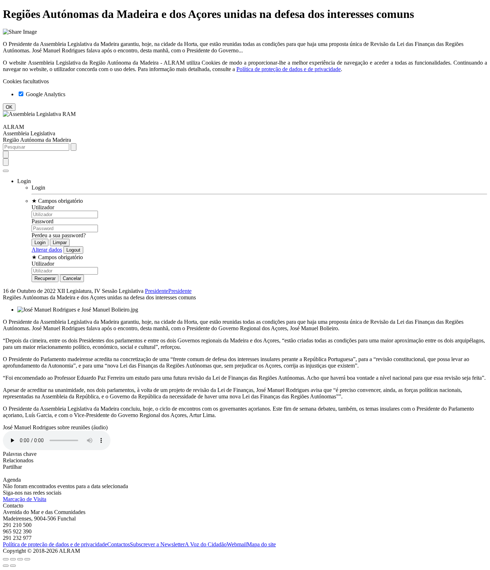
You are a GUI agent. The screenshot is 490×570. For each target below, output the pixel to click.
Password (42, 221)
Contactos (118, 544)
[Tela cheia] (20, 559)
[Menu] (6, 171)
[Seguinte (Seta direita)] (13, 566)
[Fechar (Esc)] (6, 559)
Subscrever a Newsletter (157, 544)
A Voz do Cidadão (206, 544)
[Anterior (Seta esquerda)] (6, 566)
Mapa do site (261, 544)
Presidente (156, 291)
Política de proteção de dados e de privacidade (288, 69)
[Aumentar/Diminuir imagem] (27, 559)
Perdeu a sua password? (59, 235)
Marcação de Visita (24, 499)
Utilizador (43, 207)
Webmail (237, 544)
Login (38, 187)
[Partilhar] (13, 559)
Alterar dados (47, 250)
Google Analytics (44, 94)
